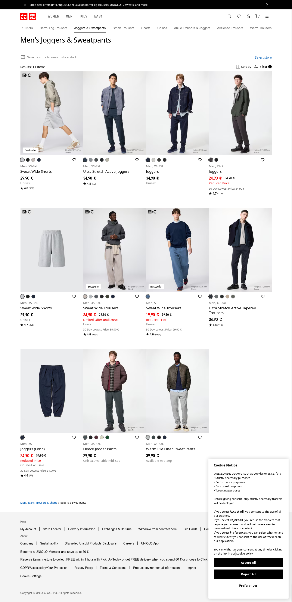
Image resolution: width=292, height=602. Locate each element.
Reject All (248, 574)
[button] (51, 113)
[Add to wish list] (74, 160)
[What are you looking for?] (229, 16)
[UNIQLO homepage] (28, 16)
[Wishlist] (238, 16)
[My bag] (257, 16)
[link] (151, 4)
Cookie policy (244, 553)
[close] (25, 4)
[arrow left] (25, 27)
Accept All (248, 563)
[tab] (53, 16)
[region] (248, 529)
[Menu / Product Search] (267, 16)
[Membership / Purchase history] (248, 16)
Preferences (248, 585)
